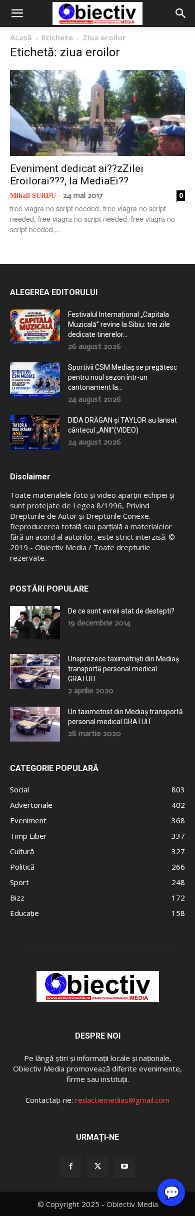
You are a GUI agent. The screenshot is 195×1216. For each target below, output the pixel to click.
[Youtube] (124, 1167)
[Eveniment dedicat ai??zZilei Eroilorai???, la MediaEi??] (97, 113)
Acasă (21, 37)
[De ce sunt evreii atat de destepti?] (35, 622)
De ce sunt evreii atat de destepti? (121, 611)
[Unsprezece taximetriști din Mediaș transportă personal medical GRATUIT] (35, 671)
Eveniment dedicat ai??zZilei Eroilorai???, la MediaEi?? (77, 174)
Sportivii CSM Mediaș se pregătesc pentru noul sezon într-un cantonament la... (122, 377)
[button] (17, 13)
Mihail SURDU (33, 195)
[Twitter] (98, 1167)
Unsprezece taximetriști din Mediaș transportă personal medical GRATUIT (123, 669)
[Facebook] (70, 1167)
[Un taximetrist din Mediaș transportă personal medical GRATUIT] (35, 724)
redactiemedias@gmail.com (122, 1100)
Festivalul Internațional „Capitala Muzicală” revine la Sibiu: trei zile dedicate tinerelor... (119, 324)
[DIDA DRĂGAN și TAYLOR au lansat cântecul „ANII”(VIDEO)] (35, 432)
